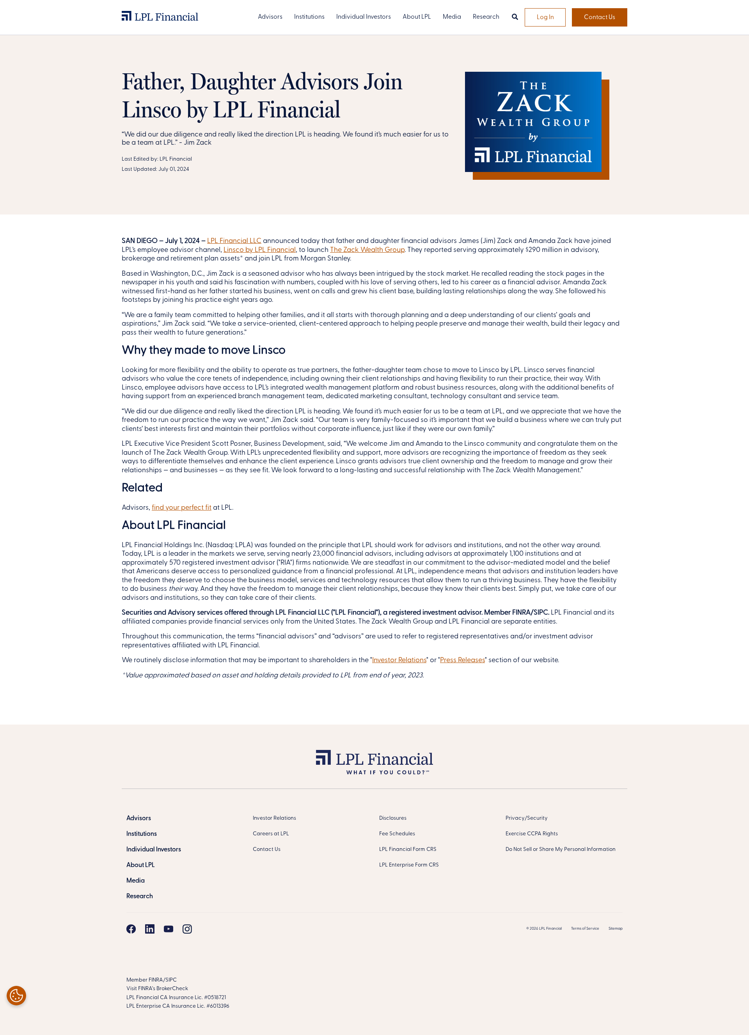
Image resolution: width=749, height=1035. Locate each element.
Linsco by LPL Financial (260, 250)
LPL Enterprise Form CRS (409, 865)
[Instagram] (187, 929)
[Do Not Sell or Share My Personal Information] (16, 995)
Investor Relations (399, 660)
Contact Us (599, 17)
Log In (545, 17)
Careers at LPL (271, 834)
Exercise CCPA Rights (532, 834)
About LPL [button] (417, 17)
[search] (514, 17)
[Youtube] (168, 929)
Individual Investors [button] (363, 17)
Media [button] (452, 17)
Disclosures (392, 818)
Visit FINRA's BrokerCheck (157, 989)
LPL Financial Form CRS (408, 849)
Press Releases (462, 660)
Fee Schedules (397, 834)
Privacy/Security (527, 818)
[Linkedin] (149, 929)
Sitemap (616, 929)
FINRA (156, 980)
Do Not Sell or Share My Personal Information (561, 849)
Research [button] (486, 17)
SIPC (171, 980)
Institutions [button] (309, 17)
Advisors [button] (270, 17)
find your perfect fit (181, 508)
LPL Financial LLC (234, 241)
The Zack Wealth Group (367, 250)
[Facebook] (131, 929)
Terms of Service (585, 929)
